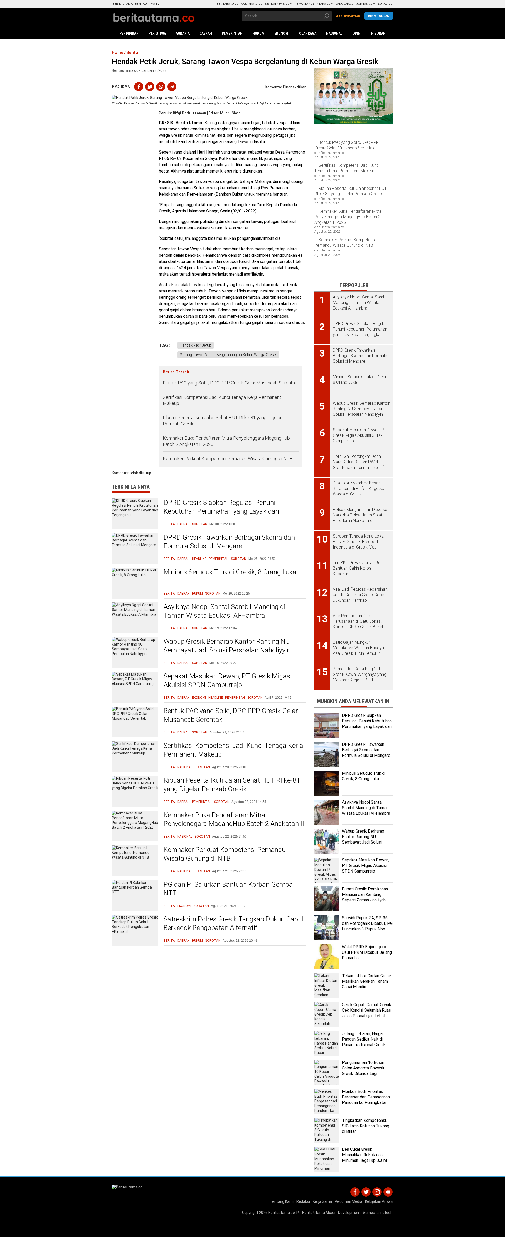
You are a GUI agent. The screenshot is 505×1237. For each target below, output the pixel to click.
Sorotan (199, 524)
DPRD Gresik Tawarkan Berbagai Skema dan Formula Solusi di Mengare (229, 541)
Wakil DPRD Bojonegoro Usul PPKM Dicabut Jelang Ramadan (367, 952)
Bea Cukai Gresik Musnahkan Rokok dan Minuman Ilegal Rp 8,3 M (364, 1155)
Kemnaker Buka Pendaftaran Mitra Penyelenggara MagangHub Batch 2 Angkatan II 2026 (226, 441)
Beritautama (123, 4)
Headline (199, 559)
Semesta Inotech (377, 1212)
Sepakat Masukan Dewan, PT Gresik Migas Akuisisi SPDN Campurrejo (227, 680)
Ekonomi (199, 697)
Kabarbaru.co (251, 4)
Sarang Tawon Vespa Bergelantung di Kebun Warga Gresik (228, 355)
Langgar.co (345, 4)
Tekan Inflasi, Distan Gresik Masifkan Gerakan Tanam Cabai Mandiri (367, 981)
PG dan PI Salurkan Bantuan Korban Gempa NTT (228, 888)
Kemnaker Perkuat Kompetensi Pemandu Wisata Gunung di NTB (228, 458)
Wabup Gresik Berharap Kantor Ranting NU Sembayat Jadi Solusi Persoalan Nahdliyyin (227, 645)
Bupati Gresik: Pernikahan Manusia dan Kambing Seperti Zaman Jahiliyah (365, 894)
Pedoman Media (348, 1201)
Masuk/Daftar (348, 16)
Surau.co (385, 4)
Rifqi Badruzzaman (189, 113)
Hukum (197, 593)
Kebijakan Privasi (379, 1201)
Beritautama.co (281, 1212)
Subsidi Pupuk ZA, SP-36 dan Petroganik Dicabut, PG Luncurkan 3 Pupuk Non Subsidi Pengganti (367, 926)
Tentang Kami (282, 1201)
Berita (169, 524)
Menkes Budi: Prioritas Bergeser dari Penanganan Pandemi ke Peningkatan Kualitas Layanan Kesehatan (366, 1102)
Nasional (184, 767)
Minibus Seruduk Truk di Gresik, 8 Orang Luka (230, 572)
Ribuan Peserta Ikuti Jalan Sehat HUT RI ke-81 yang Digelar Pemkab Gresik (222, 420)
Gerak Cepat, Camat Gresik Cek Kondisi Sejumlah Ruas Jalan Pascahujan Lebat (366, 1010)
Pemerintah (219, 559)
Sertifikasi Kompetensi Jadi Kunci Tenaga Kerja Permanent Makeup (222, 400)
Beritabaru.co (227, 4)
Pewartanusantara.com (314, 4)
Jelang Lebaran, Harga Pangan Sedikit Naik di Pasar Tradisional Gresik (364, 1039)
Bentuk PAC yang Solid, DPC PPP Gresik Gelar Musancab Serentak (230, 383)
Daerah (183, 524)
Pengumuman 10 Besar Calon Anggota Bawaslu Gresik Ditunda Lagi (363, 1068)
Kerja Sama (322, 1201)
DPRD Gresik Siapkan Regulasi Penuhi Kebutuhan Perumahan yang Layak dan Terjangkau (221, 511)
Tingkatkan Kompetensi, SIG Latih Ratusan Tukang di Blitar (365, 1126)
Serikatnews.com (278, 4)
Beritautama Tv (147, 4)
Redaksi (303, 1201)
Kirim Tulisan (378, 16)
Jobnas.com (365, 4)
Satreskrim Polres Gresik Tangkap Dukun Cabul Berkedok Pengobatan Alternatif (233, 923)
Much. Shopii (231, 113)
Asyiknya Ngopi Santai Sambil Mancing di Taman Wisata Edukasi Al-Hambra (224, 611)
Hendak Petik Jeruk (195, 345)
